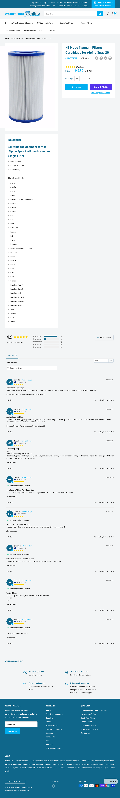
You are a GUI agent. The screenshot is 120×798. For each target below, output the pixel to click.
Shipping (49, 718)
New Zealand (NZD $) (13, 782)
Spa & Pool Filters (67, 23)
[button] (108, 400)
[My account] (108, 14)
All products (15, 38)
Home (7, 38)
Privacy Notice (52, 725)
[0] (113, 13)
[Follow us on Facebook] (53, 786)
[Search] (100, 13)
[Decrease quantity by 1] (77, 78)
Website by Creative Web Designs (17, 791)
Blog (47, 740)
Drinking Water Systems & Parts (18, 23)
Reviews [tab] (11, 355)
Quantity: (69, 78)
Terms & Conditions (54, 729)
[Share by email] (110, 58)
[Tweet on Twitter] (105, 58)
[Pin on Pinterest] (101, 58)
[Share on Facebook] (96, 58)
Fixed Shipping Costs (33, 30)
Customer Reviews (12, 30)
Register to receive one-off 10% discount (103, 4)
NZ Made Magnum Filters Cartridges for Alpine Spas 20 (25, 394)
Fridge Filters (86, 23)
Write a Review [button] (105, 337)
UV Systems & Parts (45, 23)
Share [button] (11, 400)
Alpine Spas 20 (11, 462)
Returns (49, 722)
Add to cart (76, 87)
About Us (49, 733)
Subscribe (12, 731)
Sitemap (49, 744)
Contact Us (50, 30)
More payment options (100, 92)
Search (48, 710)
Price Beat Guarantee (54, 714)
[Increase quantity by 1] (89, 78)
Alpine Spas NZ (71, 58)
